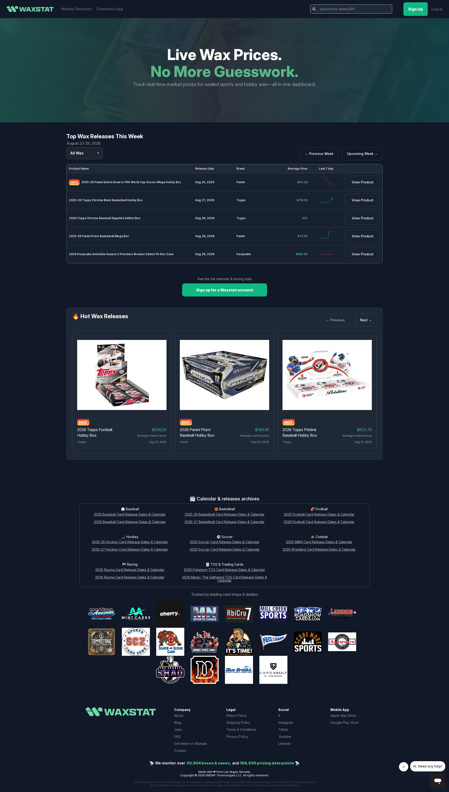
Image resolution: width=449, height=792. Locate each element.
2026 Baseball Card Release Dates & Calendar (130, 522)
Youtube (284, 736)
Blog (177, 722)
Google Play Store (344, 722)
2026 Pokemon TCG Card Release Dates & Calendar (224, 570)
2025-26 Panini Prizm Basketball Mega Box (99, 236)
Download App (110, 9)
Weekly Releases (76, 9)
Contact (180, 751)
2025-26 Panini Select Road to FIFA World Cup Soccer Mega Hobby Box (131, 182)
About (178, 715)
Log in (436, 9)
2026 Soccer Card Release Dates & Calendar (225, 549)
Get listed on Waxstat (190, 744)
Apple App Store (343, 715)
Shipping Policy (238, 722)
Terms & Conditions (241, 729)
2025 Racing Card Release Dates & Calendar (129, 570)
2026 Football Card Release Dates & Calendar (319, 522)
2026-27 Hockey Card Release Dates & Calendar (130, 549)
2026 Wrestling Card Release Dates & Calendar (319, 549)
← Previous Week (319, 154)
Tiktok (283, 729)
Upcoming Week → (362, 154)
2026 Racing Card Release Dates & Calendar (129, 577)
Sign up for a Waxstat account (224, 290)
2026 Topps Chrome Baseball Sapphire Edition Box (104, 218)
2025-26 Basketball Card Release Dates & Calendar (224, 514)
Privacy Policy (237, 736)
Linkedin (284, 744)
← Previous (335, 320)
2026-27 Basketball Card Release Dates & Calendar (224, 522)
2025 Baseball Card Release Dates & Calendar (130, 514)
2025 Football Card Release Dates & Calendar (319, 514)
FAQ (177, 736)
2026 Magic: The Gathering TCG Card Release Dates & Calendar (224, 579)
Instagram (285, 722)
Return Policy (236, 715)
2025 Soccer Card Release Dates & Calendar (224, 542)
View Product (362, 182)
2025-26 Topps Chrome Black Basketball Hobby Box (106, 200)
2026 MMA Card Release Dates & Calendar (319, 542)
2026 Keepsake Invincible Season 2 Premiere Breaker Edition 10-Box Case (121, 254)
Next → (366, 320)
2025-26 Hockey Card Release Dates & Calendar (130, 542)
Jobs (178, 729)
